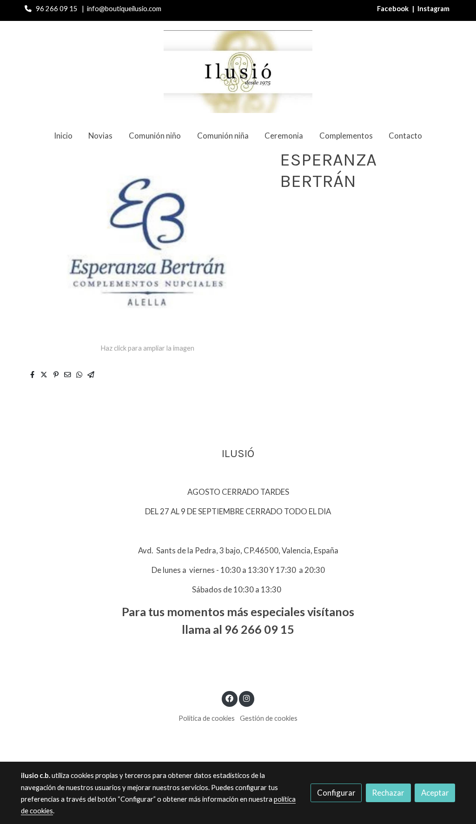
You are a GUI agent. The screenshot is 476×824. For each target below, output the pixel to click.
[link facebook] (230, 698)
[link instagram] (246, 698)
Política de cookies (206, 718)
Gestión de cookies (269, 718)
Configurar (336, 792)
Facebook (393, 9)
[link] (238, 71)
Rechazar (388, 792)
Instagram (433, 9)
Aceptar (435, 792)
